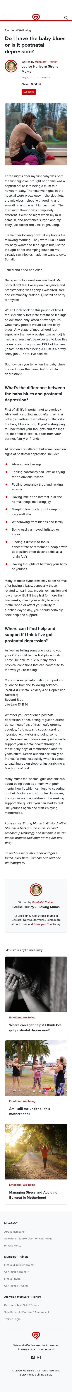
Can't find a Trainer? (16, 1272)
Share (25, 84)
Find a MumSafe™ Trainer (19, 1265)
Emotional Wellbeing (18, 30)
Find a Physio (12, 1279)
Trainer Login (12, 1319)
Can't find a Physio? (16, 1286)
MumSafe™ (11, 1223)
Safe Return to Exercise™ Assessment (26, 1312)
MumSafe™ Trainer (46, 62)
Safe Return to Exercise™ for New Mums (28, 1238)
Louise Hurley (32, 66)
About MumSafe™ (14, 1232)
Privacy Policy (12, 1246)
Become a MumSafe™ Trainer (21, 1305)
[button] (66, 18)
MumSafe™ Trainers (16, 1257)
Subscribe (28, 91)
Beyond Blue (14, 699)
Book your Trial (43, 924)
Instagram (16, 862)
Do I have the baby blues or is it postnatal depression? (35, 45)
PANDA (10, 690)
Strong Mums (49, 906)
